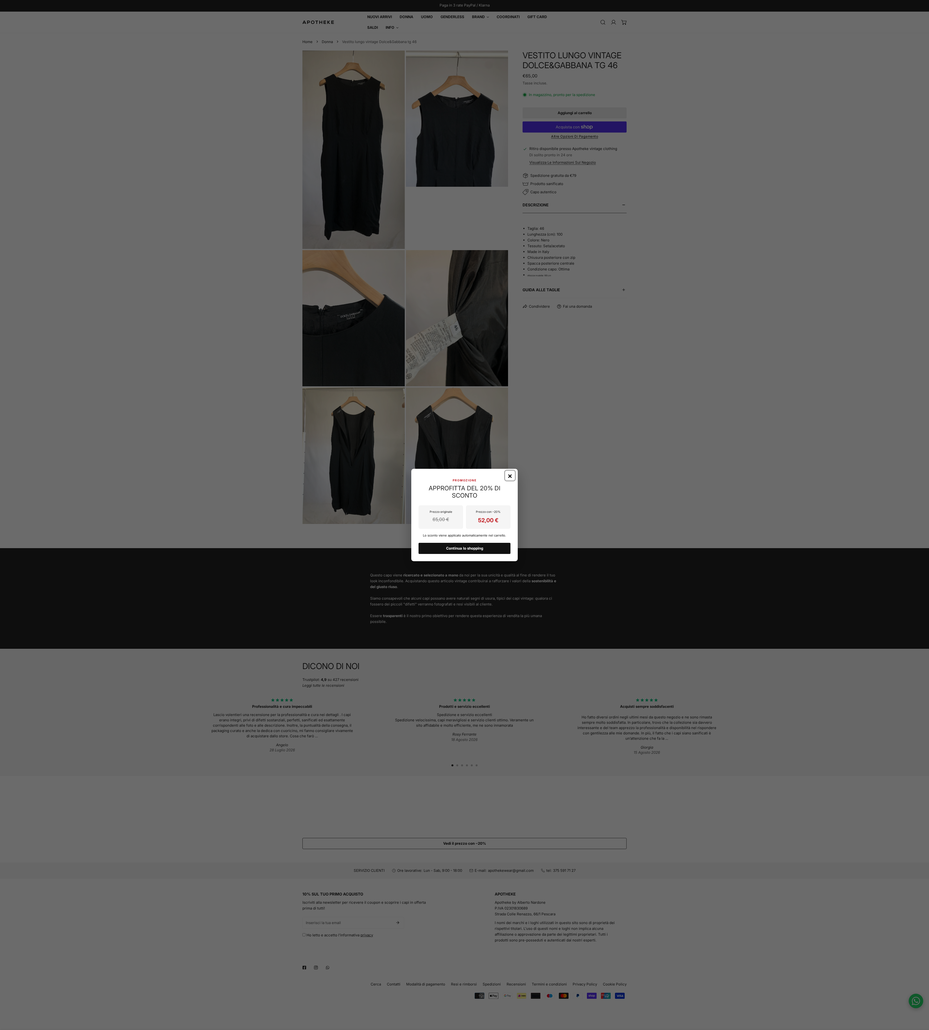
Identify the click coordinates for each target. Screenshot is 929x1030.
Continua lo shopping (464, 548)
